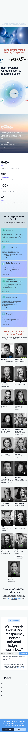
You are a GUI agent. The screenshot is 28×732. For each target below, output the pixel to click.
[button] (3, 149)
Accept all (8, 729)
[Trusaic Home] (6, 677)
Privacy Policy (19, 725)
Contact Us (18, 598)
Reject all (19, 729)
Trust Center (9, 598)
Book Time (19, 667)
